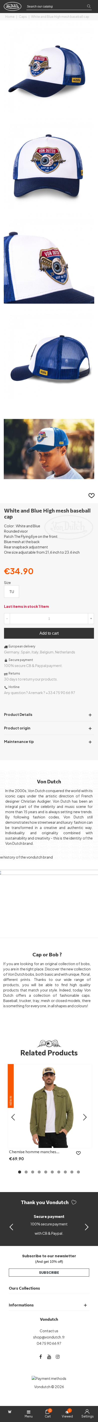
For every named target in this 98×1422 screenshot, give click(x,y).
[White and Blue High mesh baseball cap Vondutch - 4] (49, 396)
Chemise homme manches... (34, 1151)
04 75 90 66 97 (49, 1343)
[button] (87, 1227)
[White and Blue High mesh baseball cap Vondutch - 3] (49, 301)
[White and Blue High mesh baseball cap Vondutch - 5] (49, 491)
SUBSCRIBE (49, 1272)
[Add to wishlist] (91, 495)
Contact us (49, 1330)
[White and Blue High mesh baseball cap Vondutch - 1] (49, 110)
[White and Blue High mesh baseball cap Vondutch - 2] (49, 205)
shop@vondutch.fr (49, 1337)
